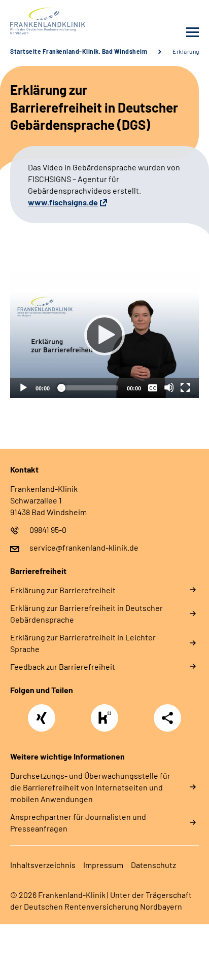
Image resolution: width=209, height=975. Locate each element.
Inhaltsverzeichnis (43, 865)
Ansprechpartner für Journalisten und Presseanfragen (78, 822)
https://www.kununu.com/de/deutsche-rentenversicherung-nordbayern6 (107, 721)
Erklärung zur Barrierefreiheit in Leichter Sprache (83, 643)
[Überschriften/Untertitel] (152, 387)
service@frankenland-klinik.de (83, 547)
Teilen (167, 717)
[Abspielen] (104, 335)
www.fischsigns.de (63, 202)
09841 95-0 (47, 529)
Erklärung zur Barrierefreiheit (63, 590)
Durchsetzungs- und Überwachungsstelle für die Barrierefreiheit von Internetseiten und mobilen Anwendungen (90, 787)
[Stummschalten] (168, 387)
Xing (41, 712)
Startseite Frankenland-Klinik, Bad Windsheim (78, 51)
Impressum (103, 865)
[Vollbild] (185, 387)
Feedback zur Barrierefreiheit (62, 666)
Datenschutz (153, 865)
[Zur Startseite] (54, 21)
